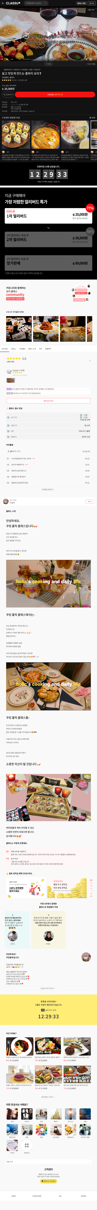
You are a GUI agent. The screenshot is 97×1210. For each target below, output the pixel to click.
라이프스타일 (85, 1137)
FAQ (60, 1196)
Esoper (16, 370)
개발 (85, 1121)
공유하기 (9, 94)
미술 (41, 1137)
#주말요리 (37, 69)
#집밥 (31, 69)
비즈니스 (70, 1121)
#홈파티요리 (8, 69)
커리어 (12, 1153)
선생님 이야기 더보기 (47, 988)
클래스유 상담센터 (50, 1181)
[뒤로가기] (3, 3)
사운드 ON (91, 10)
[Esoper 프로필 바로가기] (9, 373)
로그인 (91, 3)
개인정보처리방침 (36, 1196)
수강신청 (55, 94)
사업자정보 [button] (83, 1196)
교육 (41, 1121)
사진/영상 (56, 1137)
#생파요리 (16, 69)
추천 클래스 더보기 (47, 1097)
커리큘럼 (48, 64)
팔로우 (12, 77)
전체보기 (27, 1153)
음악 (12, 1121)
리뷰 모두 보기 (49, 401)
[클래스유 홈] (13, 3)
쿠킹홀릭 (5, 77)
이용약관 (13, 1196)
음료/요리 (70, 1137)
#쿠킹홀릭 (24, 69)
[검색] (45, 3)
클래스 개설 (81, 3)
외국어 (27, 1121)
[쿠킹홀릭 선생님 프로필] (86, 957)
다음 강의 (90, 64)
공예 (26, 1137)
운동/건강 (12, 1137)
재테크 (56, 1121)
